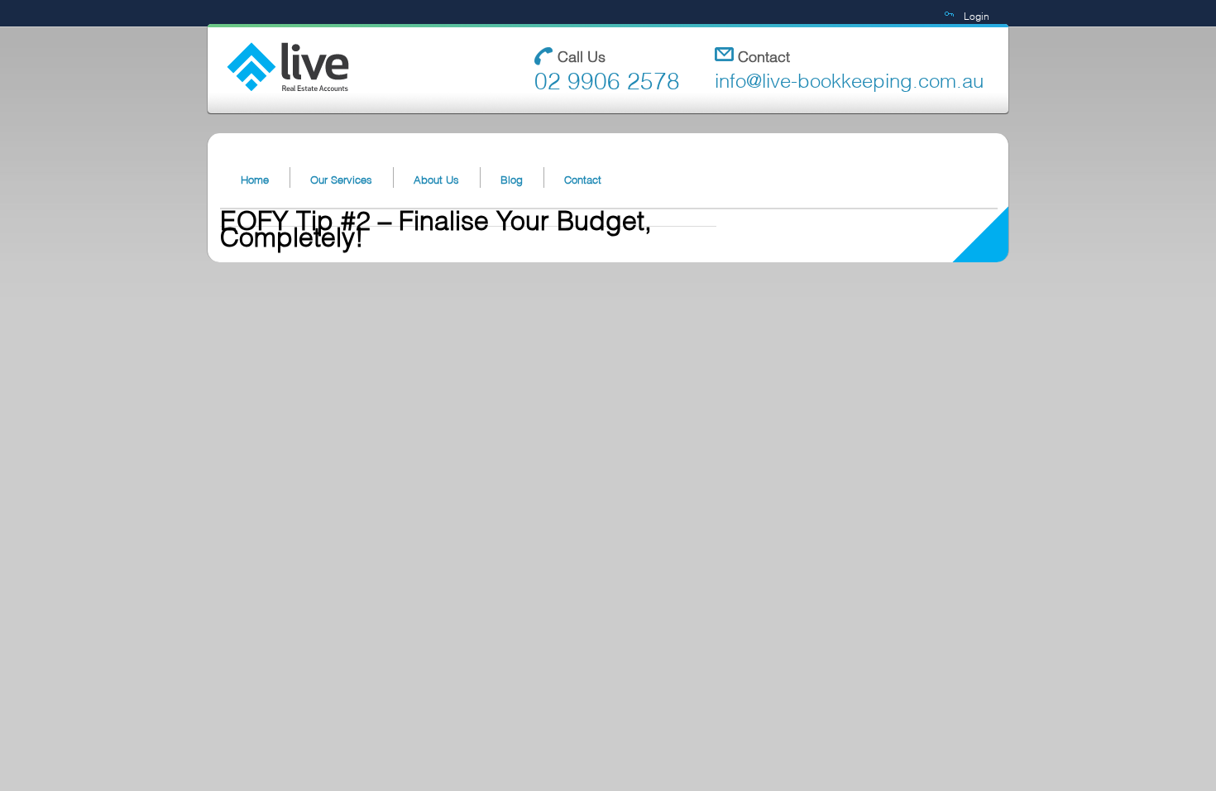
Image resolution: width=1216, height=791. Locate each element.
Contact (582, 178)
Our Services (341, 178)
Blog (511, 178)
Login (976, 15)
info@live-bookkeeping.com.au (849, 79)
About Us (436, 178)
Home (255, 178)
